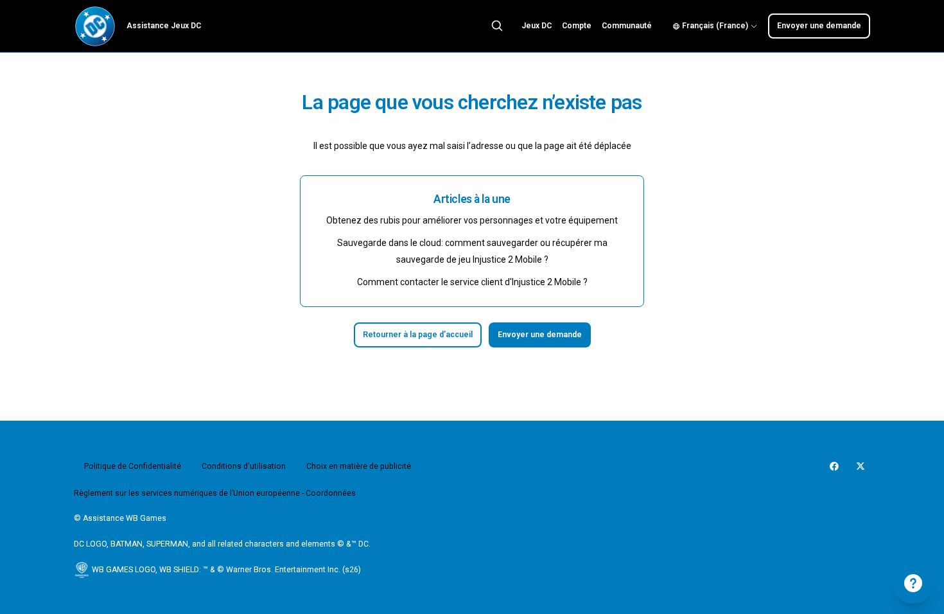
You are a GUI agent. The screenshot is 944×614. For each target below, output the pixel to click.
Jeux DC (536, 25)
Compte (576, 25)
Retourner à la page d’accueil (418, 334)
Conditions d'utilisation (244, 466)
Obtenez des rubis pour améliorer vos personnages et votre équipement (472, 220)
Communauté (627, 25)
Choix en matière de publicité (358, 466)
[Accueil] (95, 26)
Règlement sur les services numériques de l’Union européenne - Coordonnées (215, 493)
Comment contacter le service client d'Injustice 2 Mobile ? (472, 282)
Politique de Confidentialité (132, 466)
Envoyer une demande (819, 25)
